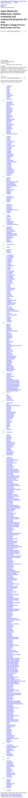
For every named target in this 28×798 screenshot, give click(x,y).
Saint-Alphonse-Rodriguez (13, 472)
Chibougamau (10, 160)
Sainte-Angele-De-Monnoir (13, 661)
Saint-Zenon (9, 653)
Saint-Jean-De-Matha (12, 573)
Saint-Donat (9, 530)
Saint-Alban (9, 464)
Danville (9, 177)
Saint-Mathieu (10, 603)
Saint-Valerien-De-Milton (13, 651)
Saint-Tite (9, 649)
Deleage (8, 179)
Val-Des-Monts (10, 765)
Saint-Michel (10, 607)
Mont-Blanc (9, 349)
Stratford (9, 739)
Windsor (9, 787)
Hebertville (9, 232)
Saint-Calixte (10, 501)
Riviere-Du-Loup (11, 444)
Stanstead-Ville (10, 737)
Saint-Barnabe (10, 490)
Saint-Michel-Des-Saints (12, 610)
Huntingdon (9, 241)
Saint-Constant (10, 514)
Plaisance (9, 410)
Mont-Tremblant (10, 358)
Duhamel (9, 192)
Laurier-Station (10, 296)
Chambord (9, 151)
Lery (8, 305)
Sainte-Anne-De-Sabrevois (13, 666)
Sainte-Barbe (10, 674)
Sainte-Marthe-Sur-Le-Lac (13, 707)
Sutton (8, 742)
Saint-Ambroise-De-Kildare (13, 476)
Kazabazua (9, 249)
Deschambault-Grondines (13, 181)
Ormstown (9, 397)
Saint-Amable (10, 473)
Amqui (8, 92)
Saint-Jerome (10, 575)
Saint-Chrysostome (11, 509)
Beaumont (9, 112)
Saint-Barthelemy (11, 492)
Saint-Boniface (10, 497)
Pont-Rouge (9, 418)
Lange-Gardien (10, 289)
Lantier (8, 292)
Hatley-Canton (10, 229)
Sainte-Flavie (10, 691)
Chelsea (8, 157)
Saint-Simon (9, 642)
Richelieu (9, 438)
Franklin (9, 212)
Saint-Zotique (10, 655)
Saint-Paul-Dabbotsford (12, 618)
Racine (8, 434)
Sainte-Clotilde (10, 686)
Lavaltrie (9, 298)
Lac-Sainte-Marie (11, 278)
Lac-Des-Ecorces (11, 274)
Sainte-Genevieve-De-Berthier (14, 694)
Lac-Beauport (10, 272)
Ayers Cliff (9, 99)
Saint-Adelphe (10, 458)
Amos (8, 91)
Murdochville (10, 370)
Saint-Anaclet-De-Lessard (13, 477)
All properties (4, 4)
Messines (9, 344)
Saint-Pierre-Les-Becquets (13, 623)
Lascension (9, 294)
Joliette (8, 247)
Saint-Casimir (10, 502)
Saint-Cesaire (10, 504)
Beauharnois (9, 111)
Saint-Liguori (10, 590)
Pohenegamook (10, 414)
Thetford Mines (10, 750)
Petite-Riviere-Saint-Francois (13, 405)
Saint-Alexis (9, 468)
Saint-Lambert (10, 582)
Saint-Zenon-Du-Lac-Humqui (14, 654)
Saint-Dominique (11, 529)
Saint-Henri (9, 559)
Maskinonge (9, 336)
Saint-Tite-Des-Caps (11, 650)
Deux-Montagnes (11, 183)
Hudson (8, 240)
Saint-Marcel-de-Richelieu (13, 599)
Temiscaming (10, 745)
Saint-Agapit (10, 461)
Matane (8, 338)
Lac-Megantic (10, 277)
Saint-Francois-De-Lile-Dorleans (14, 546)
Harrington (9, 228)
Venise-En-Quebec (11, 774)
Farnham (9, 204)
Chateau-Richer (10, 155)
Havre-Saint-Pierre (11, 231)
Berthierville (9, 120)
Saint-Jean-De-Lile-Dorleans (13, 571)
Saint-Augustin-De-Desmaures (14, 489)
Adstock (9, 87)
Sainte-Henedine (10, 695)
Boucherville (10, 128)
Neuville (9, 374)
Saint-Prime (9, 627)
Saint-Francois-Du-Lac (12, 547)
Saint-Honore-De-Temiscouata (14, 563)
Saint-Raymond (10, 631)
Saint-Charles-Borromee (12, 505)
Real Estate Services (17, 795)
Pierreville (9, 408)
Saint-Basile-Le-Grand (12, 494)
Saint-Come (9, 512)
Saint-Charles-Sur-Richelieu (13, 508)
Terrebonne (9, 749)
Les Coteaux (10, 308)
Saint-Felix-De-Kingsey (12, 541)
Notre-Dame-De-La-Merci (13, 380)
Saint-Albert (9, 465)
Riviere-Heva (10, 445)
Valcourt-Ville (10, 770)
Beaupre (9, 113)
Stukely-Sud (9, 741)
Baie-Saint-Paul (10, 104)
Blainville (9, 121)
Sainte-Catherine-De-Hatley (13, 679)
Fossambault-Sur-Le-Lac (12, 209)
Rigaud (8, 440)
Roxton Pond (10, 454)
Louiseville (9, 321)
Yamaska (9, 790)
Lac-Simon (9, 281)
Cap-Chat (9, 140)
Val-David (9, 761)
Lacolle (8, 285)
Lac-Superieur (10, 282)
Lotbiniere (9, 320)
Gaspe (8, 215)
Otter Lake (9, 398)
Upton (8, 758)
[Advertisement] (14, 46)
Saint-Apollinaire (11, 488)
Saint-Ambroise (10, 474)
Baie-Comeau (10, 101)
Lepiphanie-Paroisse (11, 302)
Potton (8, 424)
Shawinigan (9, 730)
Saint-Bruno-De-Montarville (13, 500)
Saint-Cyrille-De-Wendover (13, 518)
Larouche (9, 293)
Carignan (9, 144)
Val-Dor (8, 767)
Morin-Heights (10, 368)
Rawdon (9, 436)
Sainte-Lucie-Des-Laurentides (14, 701)
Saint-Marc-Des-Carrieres (13, 598)
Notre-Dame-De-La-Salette (13, 381)
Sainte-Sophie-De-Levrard (13, 715)
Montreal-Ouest (10, 366)
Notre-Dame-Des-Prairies (13, 386)
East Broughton (10, 197)
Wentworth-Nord (11, 783)
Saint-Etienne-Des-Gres (12, 534)
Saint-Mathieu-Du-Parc (12, 605)
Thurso (8, 751)
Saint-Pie (9, 622)
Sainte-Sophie (10, 714)
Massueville (9, 337)
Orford (8, 396)
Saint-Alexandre (10, 466)
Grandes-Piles (10, 223)
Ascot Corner (10, 95)
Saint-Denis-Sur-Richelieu (13, 526)
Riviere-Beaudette (11, 442)
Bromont (9, 131)
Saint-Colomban (10, 510)
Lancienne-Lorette (11, 288)
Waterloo (9, 781)
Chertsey (9, 159)
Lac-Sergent (9, 280)
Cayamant (9, 148)
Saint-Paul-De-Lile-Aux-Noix (14, 619)
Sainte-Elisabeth (10, 689)
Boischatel (9, 127)
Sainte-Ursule (10, 718)
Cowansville (9, 173)
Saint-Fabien (10, 537)
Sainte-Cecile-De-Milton (12, 682)
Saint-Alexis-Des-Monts (12, 469)
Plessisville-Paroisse (11, 412)
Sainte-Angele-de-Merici (12, 662)
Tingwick (9, 753)
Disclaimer (18, 794)
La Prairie (9, 264)
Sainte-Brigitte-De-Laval (12, 677)
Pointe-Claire (10, 417)
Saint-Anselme (10, 482)
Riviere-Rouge (10, 446)
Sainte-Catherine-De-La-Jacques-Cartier (16, 681)
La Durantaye (10, 257)
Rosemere (9, 449)
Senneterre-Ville (10, 726)
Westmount (9, 784)
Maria (8, 332)
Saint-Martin (9, 601)
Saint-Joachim (10, 577)
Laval (8, 297)
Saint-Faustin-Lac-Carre (12, 538)
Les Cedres (9, 306)
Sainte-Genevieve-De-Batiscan (14, 693)
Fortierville (9, 208)
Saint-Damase (10, 520)
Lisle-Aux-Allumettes (12, 314)
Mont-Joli (9, 352)
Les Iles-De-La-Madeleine (13, 310)
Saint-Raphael (10, 630)
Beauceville (9, 109)
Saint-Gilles (9, 558)
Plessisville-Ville (10, 413)
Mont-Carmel (10, 350)
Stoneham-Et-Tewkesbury (13, 738)
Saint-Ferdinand (10, 543)
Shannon (9, 729)
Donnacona (9, 187)
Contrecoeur (9, 168)
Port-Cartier (9, 421)
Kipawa (8, 251)
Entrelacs (9, 200)
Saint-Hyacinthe (10, 566)
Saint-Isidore (10, 567)
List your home (4, 794)
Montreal (9, 364)
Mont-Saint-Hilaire (11, 357)
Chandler (9, 152)
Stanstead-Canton (11, 735)
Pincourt (9, 409)
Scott (8, 723)
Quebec (2, 6)
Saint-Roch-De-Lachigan (12, 637)
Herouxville (9, 236)
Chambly (9, 149)
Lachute (8, 284)
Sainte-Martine (10, 709)
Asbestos (9, 93)
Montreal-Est (10, 365)
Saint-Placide (10, 625)
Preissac (8, 425)
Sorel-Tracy (9, 734)
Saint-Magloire (10, 597)
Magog (8, 325)
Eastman (9, 199)
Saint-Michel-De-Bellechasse (13, 609)
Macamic (9, 324)
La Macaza (9, 259)
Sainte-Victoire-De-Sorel (12, 719)
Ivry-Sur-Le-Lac (10, 244)
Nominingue (9, 378)
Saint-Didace (10, 527)
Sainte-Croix (10, 687)
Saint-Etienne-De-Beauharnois (14, 533)
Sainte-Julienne (10, 698)
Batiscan (9, 107)
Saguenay (9, 457)
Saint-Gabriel (10, 549)
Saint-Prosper (10, 629)
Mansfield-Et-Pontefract (12, 330)
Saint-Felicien (10, 539)
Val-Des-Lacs (10, 763)
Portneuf (9, 422)
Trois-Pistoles (10, 754)
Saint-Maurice (10, 606)
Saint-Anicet (9, 481)
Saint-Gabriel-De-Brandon (13, 550)
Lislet (8, 316)
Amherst (9, 89)
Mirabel (8, 348)
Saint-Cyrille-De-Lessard (12, 517)
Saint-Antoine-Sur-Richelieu (13, 485)
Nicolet (8, 377)
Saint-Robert (10, 635)
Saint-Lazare (10, 585)
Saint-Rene (9, 634)
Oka (8, 394)
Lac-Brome (9, 273)
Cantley (8, 139)
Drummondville (10, 189)
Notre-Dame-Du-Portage (12, 390)
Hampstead (9, 227)
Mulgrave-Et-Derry (11, 369)
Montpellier (9, 362)
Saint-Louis (9, 593)
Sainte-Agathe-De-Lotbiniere (13, 658)
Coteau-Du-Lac (10, 172)
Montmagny (9, 361)
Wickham (9, 786)
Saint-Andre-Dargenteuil (12, 480)
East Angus (9, 196)
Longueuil (9, 317)
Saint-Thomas (10, 647)
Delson (8, 180)
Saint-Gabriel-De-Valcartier (13, 553)
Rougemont (9, 450)
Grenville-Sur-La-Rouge (12, 224)
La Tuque (9, 268)
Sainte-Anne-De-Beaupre (13, 663)
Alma (8, 88)
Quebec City (10, 432)
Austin (8, 97)
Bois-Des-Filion (10, 124)
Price (8, 428)
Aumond (9, 96)
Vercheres (9, 775)
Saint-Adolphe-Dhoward (12, 460)
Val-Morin (9, 769)
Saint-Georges (10, 554)
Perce (8, 404)
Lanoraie (9, 290)
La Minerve (9, 261)
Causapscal (9, 147)
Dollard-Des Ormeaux (12, 185)
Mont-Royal (9, 354)
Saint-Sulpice (10, 646)
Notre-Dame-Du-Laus (12, 388)
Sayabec (9, 722)
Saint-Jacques (10, 569)
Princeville (9, 429)
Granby (8, 220)
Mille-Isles (9, 346)
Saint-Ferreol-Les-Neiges (12, 545)
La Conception (10, 256)
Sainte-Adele (10, 657)
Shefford (9, 731)
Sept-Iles (9, 727)
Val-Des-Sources (10, 766)
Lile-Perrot (9, 313)
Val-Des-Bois (10, 762)
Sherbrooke (9, 733)
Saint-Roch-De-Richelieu (13, 638)
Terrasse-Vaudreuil (11, 747)
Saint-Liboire (10, 589)
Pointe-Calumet (10, 416)
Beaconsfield (10, 108)
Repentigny (9, 437)
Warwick (9, 779)
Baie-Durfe (9, 103)
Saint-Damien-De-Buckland (13, 522)
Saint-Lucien (10, 595)
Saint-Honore (10, 562)
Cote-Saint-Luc (10, 171)
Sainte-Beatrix (10, 675)
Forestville (9, 207)
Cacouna (9, 136)
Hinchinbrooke (10, 237)
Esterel (8, 201)
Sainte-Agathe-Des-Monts (13, 659)
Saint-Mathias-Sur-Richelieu (13, 602)
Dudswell (9, 191)
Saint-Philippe (10, 621)
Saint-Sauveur (10, 639)
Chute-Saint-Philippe (11, 161)
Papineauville (10, 402)
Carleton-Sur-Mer (11, 145)
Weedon (8, 782)
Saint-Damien (10, 521)
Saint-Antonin (10, 486)
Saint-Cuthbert (10, 516)
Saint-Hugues (10, 565)
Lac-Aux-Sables (10, 270)
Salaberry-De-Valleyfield (12, 721)
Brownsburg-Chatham (12, 133)
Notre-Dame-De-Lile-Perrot (13, 382)
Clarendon (9, 163)
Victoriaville (9, 777)
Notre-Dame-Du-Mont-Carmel (14, 389)
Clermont (9, 164)
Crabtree (9, 175)
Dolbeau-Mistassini (11, 184)
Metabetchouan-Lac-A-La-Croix (14, 345)
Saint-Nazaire (10, 611)
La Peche (9, 263)
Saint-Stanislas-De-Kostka (13, 645)
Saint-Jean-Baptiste (11, 570)
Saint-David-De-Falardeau (13, 524)
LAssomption (10, 255)
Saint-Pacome (10, 614)
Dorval (8, 188)
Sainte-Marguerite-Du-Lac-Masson (15, 703)
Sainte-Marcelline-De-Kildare (14, 702)
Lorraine (9, 318)
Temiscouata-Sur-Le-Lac (12, 746)
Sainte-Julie (9, 697)
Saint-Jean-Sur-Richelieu (12, 574)
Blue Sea (9, 123)
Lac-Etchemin (10, 276)
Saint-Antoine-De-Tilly (12, 484)
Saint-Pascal (9, 615)
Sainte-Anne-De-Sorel (12, 667)
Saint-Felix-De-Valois (12, 542)
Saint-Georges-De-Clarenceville (14, 555)
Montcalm (9, 360)
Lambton (9, 286)
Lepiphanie (9, 301)
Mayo (8, 340)
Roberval (9, 448)
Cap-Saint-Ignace (11, 141)
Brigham (9, 129)
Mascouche (9, 334)
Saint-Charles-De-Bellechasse (14, 506)
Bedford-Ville (10, 116)
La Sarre (9, 267)
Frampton (9, 211)
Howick (8, 239)
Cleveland (9, 165)
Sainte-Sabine (10, 713)
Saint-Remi (9, 633)
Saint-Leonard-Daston (12, 587)
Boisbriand (9, 125)
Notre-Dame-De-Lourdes (13, 384)
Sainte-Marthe (10, 706)
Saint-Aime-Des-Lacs (12, 462)
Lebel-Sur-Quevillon (11, 300)
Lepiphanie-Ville (10, 304)
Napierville (9, 373)
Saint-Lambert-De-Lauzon (13, 583)
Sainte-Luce (9, 699)
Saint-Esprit (9, 531)
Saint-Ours (9, 613)
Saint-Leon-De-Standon (12, 586)
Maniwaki (9, 329)
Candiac (8, 137)
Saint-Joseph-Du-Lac (12, 579)
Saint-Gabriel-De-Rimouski (13, 551)
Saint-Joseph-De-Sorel (12, 578)
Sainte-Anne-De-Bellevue (13, 665)
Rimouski (9, 441)
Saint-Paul (9, 617)
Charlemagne (10, 153)
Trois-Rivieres (10, 755)
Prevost (8, 426)
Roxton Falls (10, 453)
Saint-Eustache (10, 535)
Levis (8, 312)
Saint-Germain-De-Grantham (13, 557)
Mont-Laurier (10, 353)
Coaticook (9, 167)
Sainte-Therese (10, 717)
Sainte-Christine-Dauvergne (13, 683)
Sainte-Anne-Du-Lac (12, 673)
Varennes (9, 771)
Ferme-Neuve (10, 205)
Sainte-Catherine (10, 678)
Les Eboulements (11, 309)
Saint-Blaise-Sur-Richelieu (13, 496)
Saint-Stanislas (10, 643)
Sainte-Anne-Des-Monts (12, 670)
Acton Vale (9, 85)
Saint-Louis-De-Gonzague (13, 594)
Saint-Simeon (10, 641)
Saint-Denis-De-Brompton (13, 525)
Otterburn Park (10, 400)
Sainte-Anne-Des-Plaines (12, 671)
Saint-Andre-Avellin (11, 478)
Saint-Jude (9, 581)
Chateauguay (10, 156)
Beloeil (8, 117)
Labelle (8, 269)
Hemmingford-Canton (12, 233)
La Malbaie (9, 260)
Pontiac (8, 420)
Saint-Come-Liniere (11, 513)
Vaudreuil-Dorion (11, 773)
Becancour (9, 115)
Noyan (8, 392)
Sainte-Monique (10, 711)
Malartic (8, 326)
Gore (8, 217)
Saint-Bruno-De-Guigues (12, 498)
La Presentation (10, 265)
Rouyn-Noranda (10, 452)
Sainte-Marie (10, 705)
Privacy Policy (12, 794)
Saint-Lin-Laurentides (12, 591)
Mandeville (9, 328)
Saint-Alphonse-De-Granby (13, 470)
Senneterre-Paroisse (11, 725)
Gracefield (9, 219)
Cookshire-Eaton (11, 169)
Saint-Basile (9, 493)
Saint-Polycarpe (10, 626)
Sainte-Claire (10, 685)
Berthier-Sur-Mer (11, 119)
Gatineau (9, 216)
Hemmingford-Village (12, 235)
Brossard (9, 132)
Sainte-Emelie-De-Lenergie (13, 690)
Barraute (9, 105)
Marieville (9, 333)
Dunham (9, 193)
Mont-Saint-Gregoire (11, 356)
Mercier (8, 342)
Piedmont (9, 406)
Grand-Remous (10, 221)
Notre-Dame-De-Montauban (13, 385)
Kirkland (9, 252)
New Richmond (10, 376)
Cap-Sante (9, 143)
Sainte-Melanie (10, 710)
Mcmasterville (10, 341)
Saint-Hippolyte (10, 561)
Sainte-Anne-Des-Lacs (12, 669)
